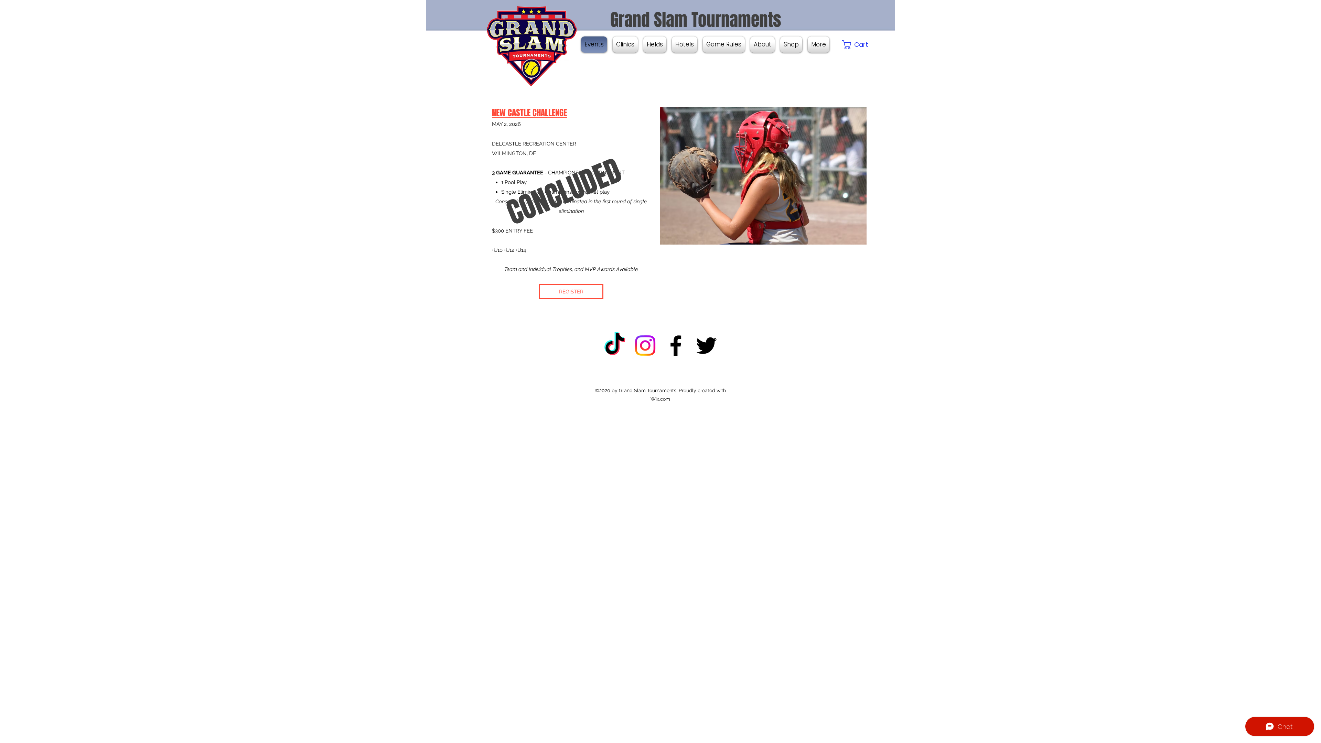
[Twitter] (706, 345)
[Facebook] (675, 345)
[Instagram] (645, 345)
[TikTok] (614, 345)
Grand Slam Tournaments (693, 19)
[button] (818, 44)
